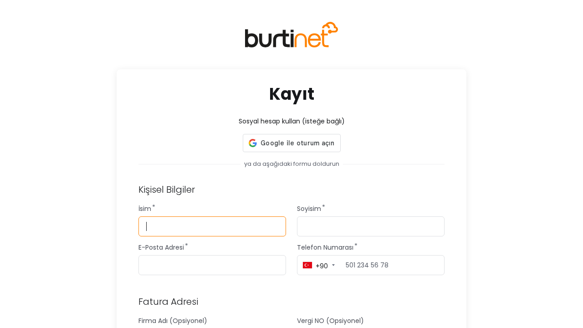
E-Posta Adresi (161, 247)
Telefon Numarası (325, 247)
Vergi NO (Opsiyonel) (330, 320)
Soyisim (309, 208)
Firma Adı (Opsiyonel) (172, 320)
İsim (144, 208)
